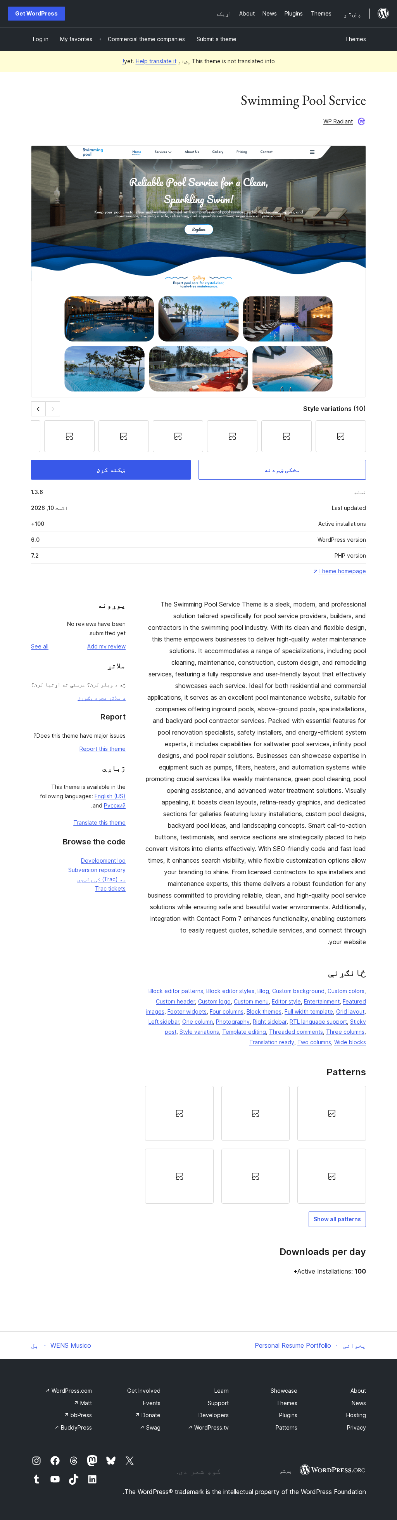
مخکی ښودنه (282, 469)
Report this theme (102, 748)
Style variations (199, 1031)
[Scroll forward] (38, 408)
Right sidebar (270, 1021)
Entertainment (322, 1001)
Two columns (314, 1042)
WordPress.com (68, 1390)
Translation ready (271, 1042)
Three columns (345, 1031)
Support (218, 1403)
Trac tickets (110, 888)
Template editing (244, 1031)
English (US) (110, 796)
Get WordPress (36, 13)
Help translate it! (149, 61)
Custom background (298, 991)
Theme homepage (342, 571)
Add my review (106, 646)
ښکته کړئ (111, 469)
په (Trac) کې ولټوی (101, 879)
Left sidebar (163, 1021)
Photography (233, 1021)
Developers (213, 1415)
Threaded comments (296, 1031)
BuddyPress (73, 1427)
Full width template (309, 1011)
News (359, 1403)
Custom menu (251, 1001)
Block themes (264, 1011)
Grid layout (350, 1011)
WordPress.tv (208, 1427)
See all (39, 646)
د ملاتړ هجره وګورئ (102, 697)
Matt (83, 1403)
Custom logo (214, 1001)
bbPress (78, 1415)
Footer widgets (187, 1011)
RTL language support (318, 1021)
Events (152, 1403)
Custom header (175, 1001)
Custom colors (346, 991)
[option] (331, 1113)
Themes (355, 39)
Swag (150, 1427)
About (358, 1390)
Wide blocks (350, 1042)
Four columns (226, 1011)
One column (197, 1021)
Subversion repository (97, 870)
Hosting (356, 1415)
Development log (103, 860)
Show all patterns (337, 1219)
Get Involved (144, 1390)
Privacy (356, 1427)
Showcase (284, 1390)
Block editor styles (230, 991)
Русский (115, 805)
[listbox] (255, 1145)
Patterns (286, 1427)
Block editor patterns (175, 991)
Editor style (286, 1001)
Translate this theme (99, 822)
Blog (263, 991)
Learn (221, 1390)
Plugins (288, 1415)
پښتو (286, 1471)
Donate (148, 1415)
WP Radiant (338, 121)
